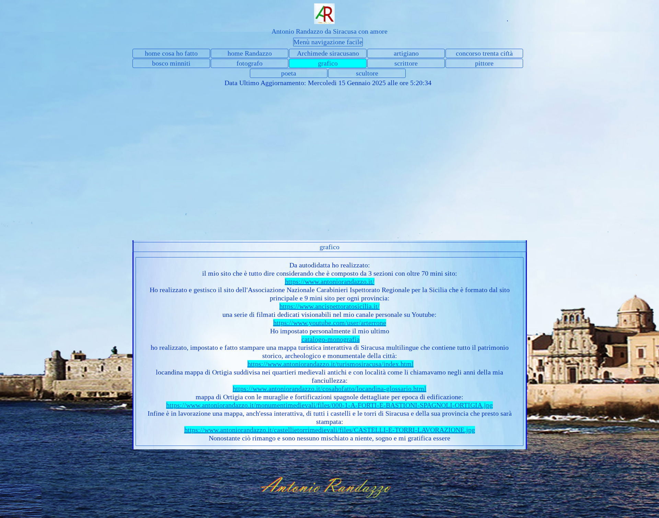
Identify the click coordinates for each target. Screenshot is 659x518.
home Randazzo (250, 53)
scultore (367, 73)
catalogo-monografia (330, 339)
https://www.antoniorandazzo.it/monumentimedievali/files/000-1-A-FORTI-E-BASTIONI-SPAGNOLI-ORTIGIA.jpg (329, 405)
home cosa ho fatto (171, 53)
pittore (484, 63)
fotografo (249, 63)
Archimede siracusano (328, 53)
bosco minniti (171, 63)
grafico (328, 63)
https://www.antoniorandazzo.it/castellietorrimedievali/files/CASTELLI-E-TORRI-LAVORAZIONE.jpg (329, 430)
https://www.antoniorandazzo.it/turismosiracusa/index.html (330, 364)
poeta (288, 73)
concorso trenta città (484, 53)
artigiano (406, 53)
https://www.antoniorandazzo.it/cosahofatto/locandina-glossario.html (329, 388)
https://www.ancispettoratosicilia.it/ (329, 306)
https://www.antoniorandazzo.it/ (329, 281)
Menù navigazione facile (327, 42)
